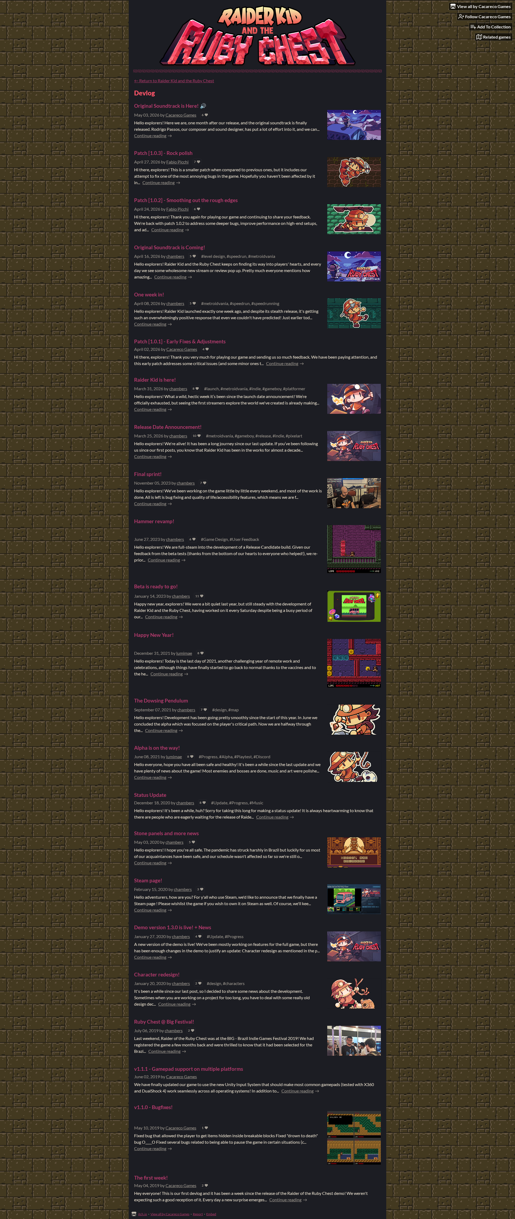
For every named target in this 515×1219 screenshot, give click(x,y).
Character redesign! (157, 974)
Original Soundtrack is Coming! (169, 247)
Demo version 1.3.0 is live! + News (172, 927)
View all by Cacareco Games (169, 1214)
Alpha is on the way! (157, 748)
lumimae (184, 653)
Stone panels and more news (166, 833)
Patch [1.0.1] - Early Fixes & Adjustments (180, 341)
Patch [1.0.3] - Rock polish (163, 153)
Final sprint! (148, 474)
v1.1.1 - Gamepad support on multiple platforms (188, 1069)
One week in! (149, 294)
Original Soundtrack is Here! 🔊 (170, 106)
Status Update (150, 795)
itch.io (142, 1214)
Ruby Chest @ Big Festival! (164, 1022)
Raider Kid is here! (155, 380)
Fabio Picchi (177, 161)
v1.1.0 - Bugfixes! (153, 1107)
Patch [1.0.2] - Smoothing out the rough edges (186, 200)
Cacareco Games (180, 114)
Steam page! (148, 880)
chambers (175, 256)
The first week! (151, 1178)
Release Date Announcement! (168, 427)
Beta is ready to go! (156, 586)
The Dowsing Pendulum (161, 700)
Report (198, 1214)
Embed (211, 1214)
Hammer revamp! (154, 521)
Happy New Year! (154, 635)
